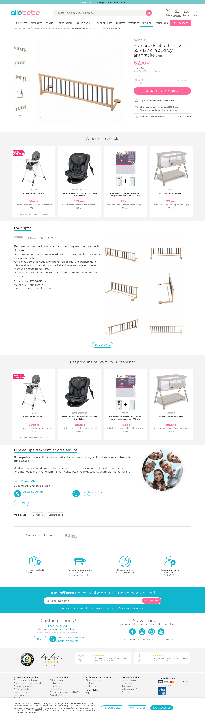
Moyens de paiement (22, 695)
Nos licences (91, 686)
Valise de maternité (129, 689)
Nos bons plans (56, 683)
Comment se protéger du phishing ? (64, 692)
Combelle (140, 40)
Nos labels (90, 683)
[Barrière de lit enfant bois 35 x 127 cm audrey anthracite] (71, 535)
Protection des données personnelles (28, 683)
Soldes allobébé (56, 695)
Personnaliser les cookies (23, 686)
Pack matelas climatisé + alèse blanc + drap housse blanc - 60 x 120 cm (125, 194)
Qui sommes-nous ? (57, 680)
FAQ (87, 693)
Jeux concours (127, 686)
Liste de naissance (129, 680)
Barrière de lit (55, 514)
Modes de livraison (21, 692)
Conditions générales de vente (25, 680)
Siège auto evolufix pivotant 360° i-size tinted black (79, 194)
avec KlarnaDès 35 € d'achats (80, 572)
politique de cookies (28, 712)
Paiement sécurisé (166, 678)
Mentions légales (56, 689)
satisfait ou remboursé (125, 571)
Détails (159, 56)
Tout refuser (137, 707)
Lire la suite (102, 344)
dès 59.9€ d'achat (35, 571)
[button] (142, 68)
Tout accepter (162, 707)
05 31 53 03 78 (170, 575)
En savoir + (185, 116)
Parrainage (126, 692)
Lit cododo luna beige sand (171, 193)
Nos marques (55, 686)
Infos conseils (127, 683)
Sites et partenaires (93, 680)
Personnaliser (113, 707)
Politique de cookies (21, 689)
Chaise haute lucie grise (33, 193)
